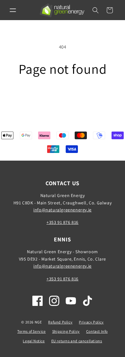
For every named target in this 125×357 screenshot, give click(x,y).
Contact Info (97, 331)
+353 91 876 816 (62, 222)
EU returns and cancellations (76, 340)
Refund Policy (60, 322)
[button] (13, 10)
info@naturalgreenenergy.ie (62, 210)
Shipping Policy (66, 331)
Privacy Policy (91, 322)
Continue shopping (62, 94)
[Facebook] (37, 301)
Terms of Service (31, 331)
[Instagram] (54, 301)
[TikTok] (87, 301)
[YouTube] (71, 301)
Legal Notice (34, 340)
